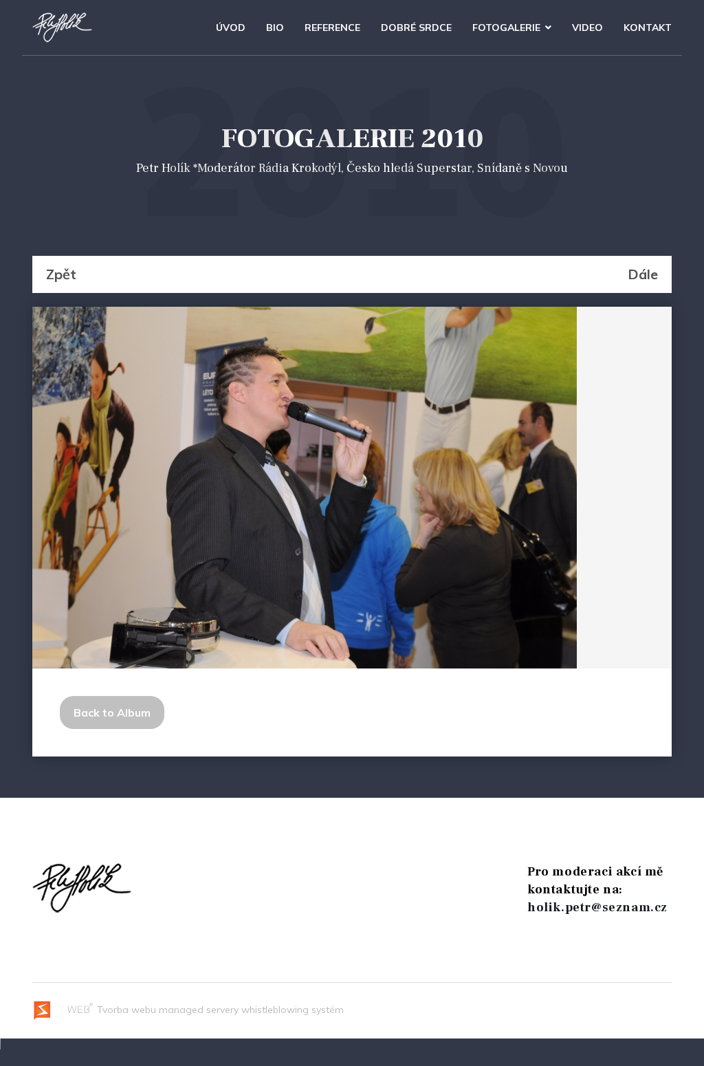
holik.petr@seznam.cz (597, 907)
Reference (332, 27)
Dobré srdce (416, 27)
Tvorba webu (125, 1009)
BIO (275, 27)
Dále (643, 274)
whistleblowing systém (292, 1009)
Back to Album (112, 712)
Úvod (230, 27)
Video (587, 27)
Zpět (61, 274)
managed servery (199, 1009)
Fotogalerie (506, 27)
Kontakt (648, 27)
